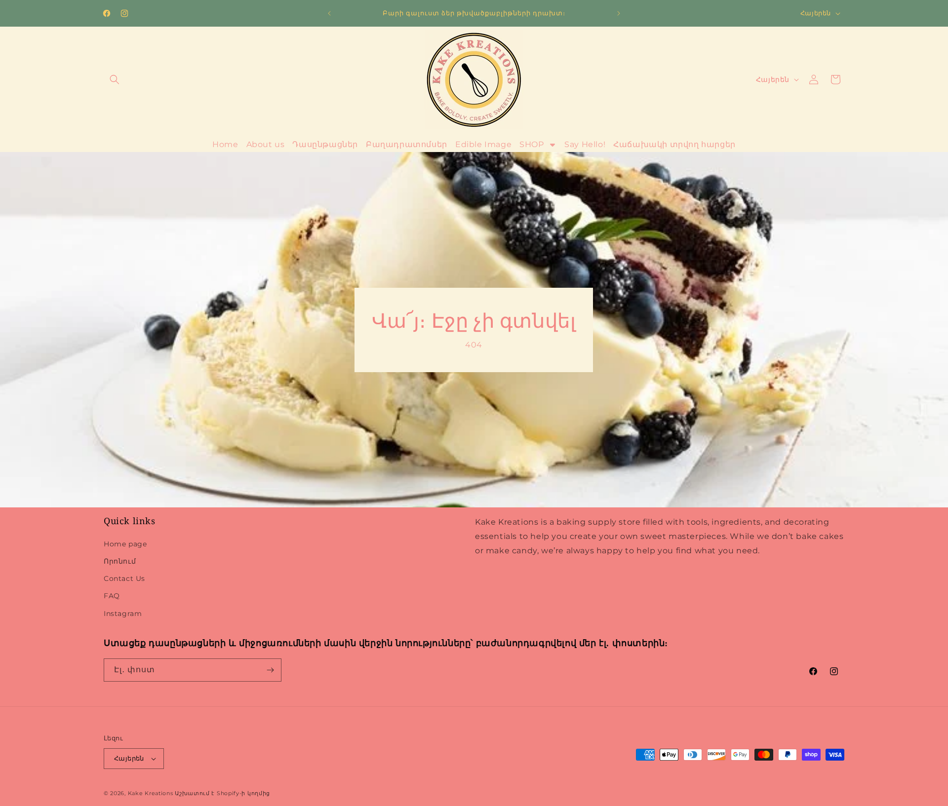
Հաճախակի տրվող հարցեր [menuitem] (674, 144)
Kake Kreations (150, 793)
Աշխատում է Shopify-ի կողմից (222, 793)
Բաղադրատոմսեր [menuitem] (406, 144)
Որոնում (120, 561)
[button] (114, 79)
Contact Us (124, 578)
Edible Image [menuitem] (483, 144)
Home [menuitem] (225, 144)
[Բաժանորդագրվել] (270, 670)
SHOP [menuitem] (531, 144)
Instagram (123, 613)
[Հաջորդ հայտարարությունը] (619, 13)
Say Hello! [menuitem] (584, 144)
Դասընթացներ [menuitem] (325, 144)
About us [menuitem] (265, 144)
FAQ (112, 595)
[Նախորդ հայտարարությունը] (329, 13)
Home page (125, 543)
